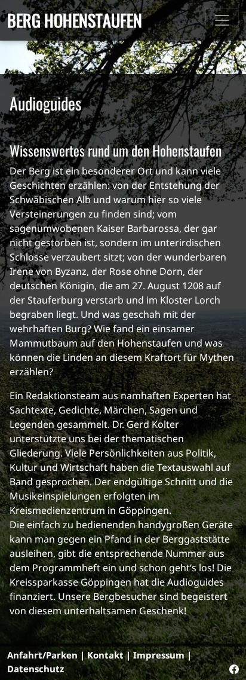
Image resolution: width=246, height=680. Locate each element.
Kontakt (105, 655)
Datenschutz (35, 669)
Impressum (158, 655)
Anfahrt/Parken (42, 655)
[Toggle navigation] (222, 20)
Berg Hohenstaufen (74, 20)
